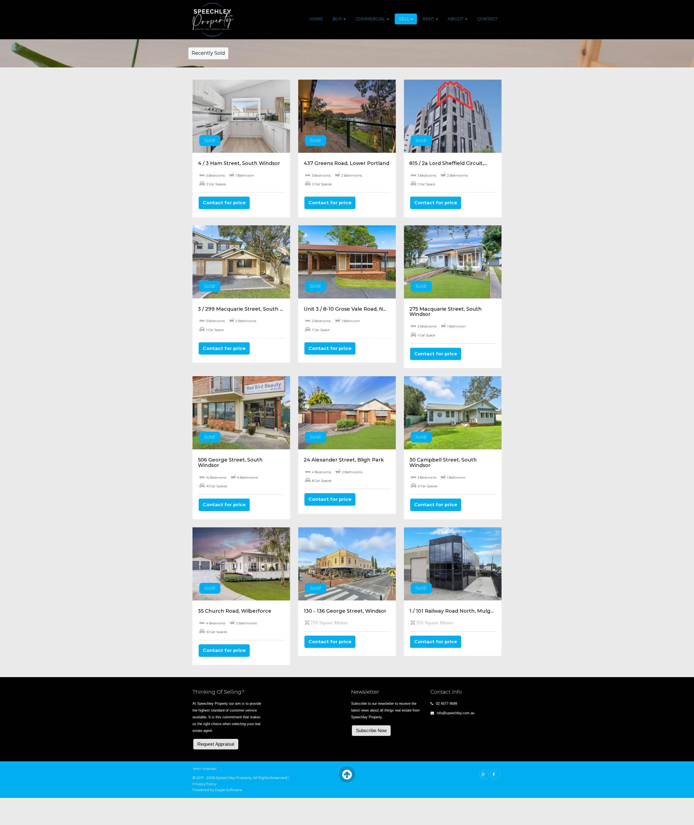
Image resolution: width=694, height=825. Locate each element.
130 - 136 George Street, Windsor (345, 611)
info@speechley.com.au (455, 713)
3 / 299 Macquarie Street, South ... (240, 309)
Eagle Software (228, 790)
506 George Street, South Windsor (230, 462)
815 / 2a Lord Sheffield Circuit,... (448, 163)
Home (316, 18)
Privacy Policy (204, 784)
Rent (429, 18)
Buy (338, 18)
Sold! (210, 140)
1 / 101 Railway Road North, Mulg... (451, 611)
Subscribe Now (371, 730)
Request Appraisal (215, 744)
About (456, 18)
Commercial (370, 18)
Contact (487, 18)
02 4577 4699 (446, 703)
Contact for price (224, 202)
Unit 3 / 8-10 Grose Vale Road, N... (345, 309)
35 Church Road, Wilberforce (234, 611)
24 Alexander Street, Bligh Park (344, 460)
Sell (404, 18)
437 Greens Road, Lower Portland (346, 163)
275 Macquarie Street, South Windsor (445, 311)
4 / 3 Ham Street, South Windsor (239, 163)
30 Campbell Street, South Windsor (443, 462)
